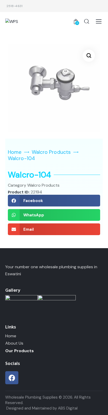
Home (14, 152)
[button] (89, 56)
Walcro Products (51, 152)
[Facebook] (11, 377)
